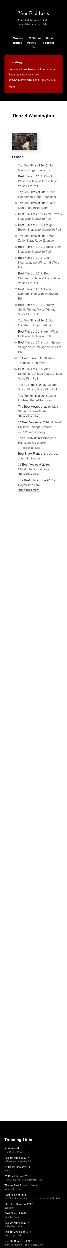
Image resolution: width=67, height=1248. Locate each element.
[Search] (33, 46)
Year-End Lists (33, 12)
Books (17, 43)
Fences (17, 156)
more (12, 87)
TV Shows (34, 38)
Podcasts (47, 43)
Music (50, 38)
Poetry (31, 43)
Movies (18, 38)
